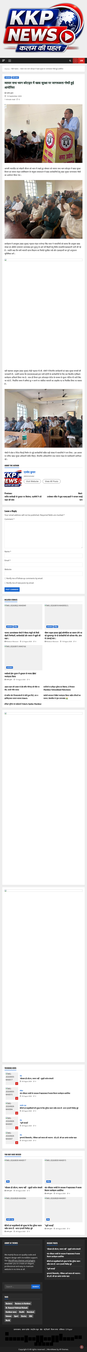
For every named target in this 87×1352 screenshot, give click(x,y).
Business (9, 1303)
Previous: (23, 496)
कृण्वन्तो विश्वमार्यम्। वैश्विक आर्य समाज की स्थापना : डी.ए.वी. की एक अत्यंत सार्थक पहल (12, 1138)
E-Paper (69, 1329)
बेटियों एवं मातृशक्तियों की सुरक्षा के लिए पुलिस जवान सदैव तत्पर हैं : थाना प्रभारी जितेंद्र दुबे (12, 1108)
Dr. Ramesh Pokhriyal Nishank (17, 1307)
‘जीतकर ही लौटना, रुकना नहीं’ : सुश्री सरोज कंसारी (12, 1078)
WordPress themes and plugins (21, 1260)
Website (8, 569)
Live (81, 60)
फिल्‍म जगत (54, 1329)
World (8, 1320)
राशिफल (62, 1329)
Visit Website (32, 481)
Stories (23, 1316)
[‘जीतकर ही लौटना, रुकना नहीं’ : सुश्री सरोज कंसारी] (23, 1171)
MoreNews (51, 1349)
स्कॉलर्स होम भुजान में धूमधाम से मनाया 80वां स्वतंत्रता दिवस (20, 675)
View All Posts (51, 481)
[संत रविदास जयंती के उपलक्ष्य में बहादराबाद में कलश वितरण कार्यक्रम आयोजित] (63, 1171)
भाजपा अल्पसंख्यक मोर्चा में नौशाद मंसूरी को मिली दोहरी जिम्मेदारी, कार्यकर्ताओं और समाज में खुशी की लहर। (22, 635)
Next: (64, 496)
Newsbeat (30, 1312)
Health (21, 1312)
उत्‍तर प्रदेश (25, 1329)
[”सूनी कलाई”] (63, 1209)
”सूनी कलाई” (12, 1123)
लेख (21, 1076)
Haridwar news (11, 1312)
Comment (9, 519)
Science (8, 1316)
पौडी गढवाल (15, 77)
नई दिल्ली (47, 1329)
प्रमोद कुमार (10, 93)
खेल (41, 1329)
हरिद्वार (15, 627)
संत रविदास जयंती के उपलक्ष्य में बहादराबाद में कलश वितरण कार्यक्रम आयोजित (12, 1093)
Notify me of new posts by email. (20, 583)
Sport (16, 1316)
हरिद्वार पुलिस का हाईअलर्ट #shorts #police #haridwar (23, 703)
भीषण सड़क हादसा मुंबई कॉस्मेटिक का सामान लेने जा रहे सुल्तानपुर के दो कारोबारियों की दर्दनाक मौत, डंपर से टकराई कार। (63, 635)
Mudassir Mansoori (12, 641)
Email (8, 560)
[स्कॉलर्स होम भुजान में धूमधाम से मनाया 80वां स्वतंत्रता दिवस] (23, 657)
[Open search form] (70, 60)
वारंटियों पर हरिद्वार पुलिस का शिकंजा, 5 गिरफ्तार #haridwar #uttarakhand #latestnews (59, 688)
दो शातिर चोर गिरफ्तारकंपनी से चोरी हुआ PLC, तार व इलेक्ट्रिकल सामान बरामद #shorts (21, 697)
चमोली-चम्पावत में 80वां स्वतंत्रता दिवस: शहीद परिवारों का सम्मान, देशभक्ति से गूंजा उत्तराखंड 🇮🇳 (62, 697)
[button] (3, 60)
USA (30, 1316)
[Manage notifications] (81, 1347)
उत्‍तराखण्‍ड (8, 77)
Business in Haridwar (22, 1303)
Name (8, 551)
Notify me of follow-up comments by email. (24, 578)
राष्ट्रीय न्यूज (23, 1105)
